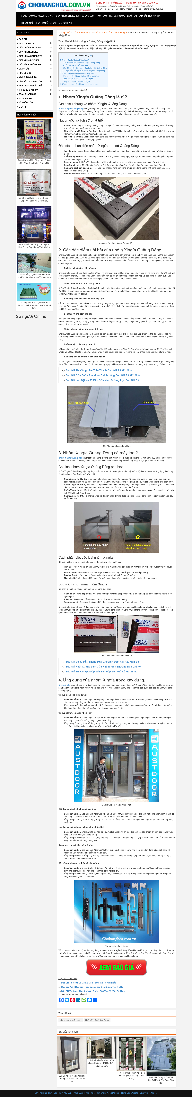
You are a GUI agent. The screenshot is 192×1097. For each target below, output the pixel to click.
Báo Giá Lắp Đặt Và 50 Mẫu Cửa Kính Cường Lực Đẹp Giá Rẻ (102, 380)
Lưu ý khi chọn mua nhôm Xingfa (76, 81)
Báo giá (33, 15)
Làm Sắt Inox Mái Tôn (150, 15)
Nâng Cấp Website (129, 1092)
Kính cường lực (85, 15)
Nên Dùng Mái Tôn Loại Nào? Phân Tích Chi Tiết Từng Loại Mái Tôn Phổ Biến (34, 305)
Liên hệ (22, 106)
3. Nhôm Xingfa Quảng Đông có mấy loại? (77, 73)
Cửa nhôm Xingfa (65, 15)
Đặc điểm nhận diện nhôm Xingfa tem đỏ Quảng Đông (85, 68)
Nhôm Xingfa (64, 684)
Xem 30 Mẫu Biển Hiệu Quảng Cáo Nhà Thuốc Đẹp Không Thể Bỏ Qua (34, 246)
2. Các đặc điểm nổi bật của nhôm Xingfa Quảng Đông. (82, 70)
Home (24, 15)
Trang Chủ (64, 32)
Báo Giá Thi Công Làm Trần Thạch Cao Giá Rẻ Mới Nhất (99, 370)
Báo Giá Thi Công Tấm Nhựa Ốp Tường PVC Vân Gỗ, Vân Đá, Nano (93, 991)
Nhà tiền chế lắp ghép (31, 85)
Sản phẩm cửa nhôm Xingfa (111, 32)
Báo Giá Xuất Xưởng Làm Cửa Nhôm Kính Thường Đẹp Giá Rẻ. (103, 666)
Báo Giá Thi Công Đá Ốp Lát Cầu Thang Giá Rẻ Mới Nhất (88, 982)
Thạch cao (101, 15)
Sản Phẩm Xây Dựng (63, 1092)
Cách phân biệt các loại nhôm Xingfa (78, 78)
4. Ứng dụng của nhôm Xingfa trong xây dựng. (79, 84)
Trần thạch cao (28, 94)
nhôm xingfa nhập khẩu (70, 1020)
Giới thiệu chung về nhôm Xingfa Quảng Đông (81, 62)
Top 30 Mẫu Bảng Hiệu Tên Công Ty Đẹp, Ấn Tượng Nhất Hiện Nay (34, 199)
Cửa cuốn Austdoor (30, 47)
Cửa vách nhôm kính (30, 64)
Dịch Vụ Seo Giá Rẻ (148, 1092)
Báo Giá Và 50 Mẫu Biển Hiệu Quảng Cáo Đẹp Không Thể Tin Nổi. (92, 986)
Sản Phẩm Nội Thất (43, 1092)
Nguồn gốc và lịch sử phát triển (75, 65)
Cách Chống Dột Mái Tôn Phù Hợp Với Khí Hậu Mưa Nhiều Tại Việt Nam (34, 276)
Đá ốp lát (132, 15)
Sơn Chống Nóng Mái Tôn (107, 1092)
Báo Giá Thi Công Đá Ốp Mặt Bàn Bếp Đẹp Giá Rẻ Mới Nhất (101, 671)
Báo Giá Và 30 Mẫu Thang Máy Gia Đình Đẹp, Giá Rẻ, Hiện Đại (102, 661)
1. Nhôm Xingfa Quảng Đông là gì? (74, 60)
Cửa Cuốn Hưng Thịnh (84, 1092)
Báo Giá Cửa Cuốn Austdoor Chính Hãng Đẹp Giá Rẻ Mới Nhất (103, 375)
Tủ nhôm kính (64, 22)
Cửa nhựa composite (30, 56)
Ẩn (91, 55)
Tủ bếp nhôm (49, 22)
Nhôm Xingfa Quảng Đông (97, 1020)
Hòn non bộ (25, 72)
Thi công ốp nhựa (30, 22)
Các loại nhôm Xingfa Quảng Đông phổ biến (81, 76)
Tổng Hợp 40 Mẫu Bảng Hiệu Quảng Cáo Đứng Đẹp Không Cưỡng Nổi (34, 161)
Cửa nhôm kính (46, 15)
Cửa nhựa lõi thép (29, 60)
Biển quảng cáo (117, 15)
